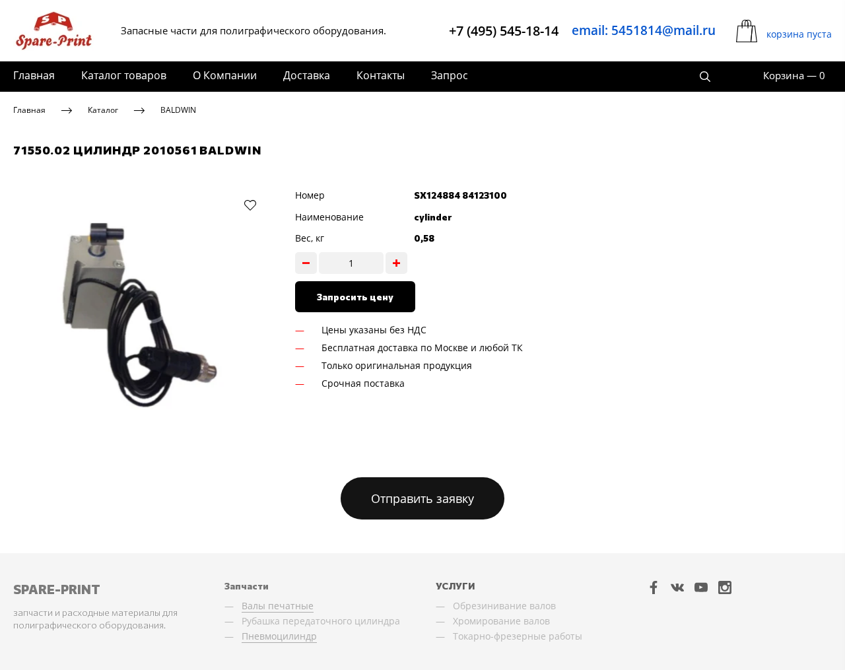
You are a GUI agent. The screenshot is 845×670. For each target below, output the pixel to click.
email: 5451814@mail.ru (644, 30)
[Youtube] (701, 587)
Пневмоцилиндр (279, 636)
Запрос (449, 75)
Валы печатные (278, 605)
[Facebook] (653, 587)
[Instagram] (724, 587)
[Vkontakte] (677, 587)
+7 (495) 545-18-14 (503, 30)
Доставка (306, 75)
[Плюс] (396, 263)
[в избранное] (250, 205)
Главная (34, 75)
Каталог (103, 110)
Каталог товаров (123, 75)
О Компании (225, 75)
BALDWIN (178, 110)
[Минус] (306, 263)
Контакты (380, 75)
